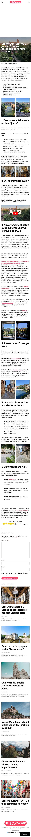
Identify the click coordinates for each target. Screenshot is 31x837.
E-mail (3, 566)
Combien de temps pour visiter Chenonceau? (14, 648)
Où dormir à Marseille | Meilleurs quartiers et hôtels (13, 685)
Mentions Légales (15, 830)
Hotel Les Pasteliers (7, 303)
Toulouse (11, 479)
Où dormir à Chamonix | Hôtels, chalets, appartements (14, 764)
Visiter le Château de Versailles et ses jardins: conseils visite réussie (14, 609)
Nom (2, 560)
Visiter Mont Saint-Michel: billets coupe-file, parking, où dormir (15, 725)
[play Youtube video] (15, 213)
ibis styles (24, 310)
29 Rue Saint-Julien (15, 358)
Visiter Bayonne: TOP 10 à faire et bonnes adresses (15, 802)
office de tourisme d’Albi (21, 510)
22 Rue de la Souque (18, 369)
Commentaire (5, 540)
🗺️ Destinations (11, 832)
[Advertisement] (15, 21)
